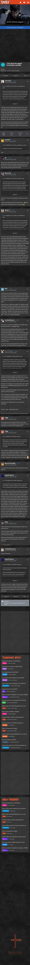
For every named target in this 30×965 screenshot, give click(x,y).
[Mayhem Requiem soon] (15, 15)
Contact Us (19, 952)
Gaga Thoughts (15, 70)
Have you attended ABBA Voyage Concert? (13, 842)
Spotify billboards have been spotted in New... (14, 836)
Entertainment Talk (14, 742)
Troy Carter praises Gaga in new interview (13, 677)
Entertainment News (15, 685)
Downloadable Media (12, 702)
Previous (5, 75)
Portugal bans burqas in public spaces (12, 666)
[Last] (28, 75)
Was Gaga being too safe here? (10, 672)
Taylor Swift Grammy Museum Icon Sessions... (14, 683)
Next (25, 75)
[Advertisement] (15, 45)
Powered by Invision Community (15, 953)
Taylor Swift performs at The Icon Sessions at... (14, 745)
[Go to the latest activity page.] (20, 2)
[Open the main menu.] (28, 2)
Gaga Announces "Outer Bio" (9, 689)
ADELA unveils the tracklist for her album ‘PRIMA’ (15, 694)
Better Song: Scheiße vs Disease (10, 711)
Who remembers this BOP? (9, 739)
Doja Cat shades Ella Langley (9, 728)
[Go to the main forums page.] (24, 2)
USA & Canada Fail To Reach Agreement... (13, 723)
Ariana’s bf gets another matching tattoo (13, 717)
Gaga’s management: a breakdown (11, 661)
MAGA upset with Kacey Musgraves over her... (14, 706)
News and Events (13, 680)
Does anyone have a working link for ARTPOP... (14, 700)
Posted (10, 82)
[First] (2, 75)
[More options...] (27, 81)
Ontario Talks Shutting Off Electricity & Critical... (14, 734)
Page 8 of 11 (16, 75)
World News (11, 668)
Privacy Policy (11, 952)
